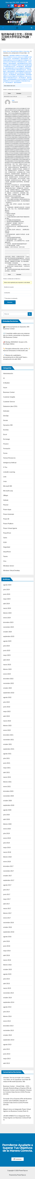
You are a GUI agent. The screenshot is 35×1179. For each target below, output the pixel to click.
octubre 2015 (7, 969)
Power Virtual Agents (10, 528)
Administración (8, 373)
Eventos (6, 430)
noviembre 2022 (8, 683)
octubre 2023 (7, 632)
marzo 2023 (7, 664)
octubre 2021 (7, 744)
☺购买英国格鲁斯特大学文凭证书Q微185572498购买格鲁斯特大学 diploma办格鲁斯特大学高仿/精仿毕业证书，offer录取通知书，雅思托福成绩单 (17, 81)
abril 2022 (6, 716)
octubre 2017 (7, 875)
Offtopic (5, 495)
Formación (6, 448)
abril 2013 (6, 1063)
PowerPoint (7, 533)
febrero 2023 (7, 669)
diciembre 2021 (8, 735)
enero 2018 (7, 861)
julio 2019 (6, 833)
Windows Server (8, 566)
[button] (32, 27)
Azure (5, 387)
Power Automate (8, 514)
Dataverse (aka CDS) (10, 406)
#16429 (29, 96)
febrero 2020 (7, 824)
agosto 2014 (7, 1007)
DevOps (6, 415)
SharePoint (7, 552)
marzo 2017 (7, 908)
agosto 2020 (7, 810)
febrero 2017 (7, 913)
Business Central (8, 392)
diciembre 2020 (8, 791)
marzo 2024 (7, 608)
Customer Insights (9, 397)
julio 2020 (6, 814)
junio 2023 (6, 650)
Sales (5, 537)
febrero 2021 (7, 782)
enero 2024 (7, 617)
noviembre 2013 (8, 1030)
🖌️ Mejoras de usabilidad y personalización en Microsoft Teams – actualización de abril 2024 (15, 357)
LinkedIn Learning (9, 472)
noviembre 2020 (8, 796)
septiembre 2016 (8, 932)
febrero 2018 (7, 857)
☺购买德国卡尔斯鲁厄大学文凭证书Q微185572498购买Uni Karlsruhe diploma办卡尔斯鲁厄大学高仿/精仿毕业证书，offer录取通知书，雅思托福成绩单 (17, 57)
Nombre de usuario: (9, 287)
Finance (6, 444)
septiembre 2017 (8, 880)
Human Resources (9, 458)
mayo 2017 (6, 899)
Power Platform (8, 523)
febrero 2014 (7, 1016)
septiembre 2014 (8, 1002)
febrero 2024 (7, 613)
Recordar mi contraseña (11, 298)
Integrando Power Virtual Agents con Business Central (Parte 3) (17, 1118)
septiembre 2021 (8, 749)
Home (4, 51)
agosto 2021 (7, 753)
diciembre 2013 (8, 1026)
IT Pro (5, 467)
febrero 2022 (7, 725)
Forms (5, 453)
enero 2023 (7, 674)
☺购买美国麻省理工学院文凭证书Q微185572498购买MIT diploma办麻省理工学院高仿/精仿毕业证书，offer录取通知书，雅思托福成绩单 (17, 73)
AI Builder (6, 383)
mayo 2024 (6, 599)
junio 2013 (6, 1054)
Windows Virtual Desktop (11, 570)
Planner (5, 505)
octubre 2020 (7, 800)
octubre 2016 (7, 927)
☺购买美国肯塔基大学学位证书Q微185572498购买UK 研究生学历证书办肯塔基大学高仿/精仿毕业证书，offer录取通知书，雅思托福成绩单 (17, 70)
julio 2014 (6, 1011)
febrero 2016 (7, 965)
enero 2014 (7, 1021)
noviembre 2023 (8, 627)
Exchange (6, 439)
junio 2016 (6, 946)
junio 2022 (6, 707)
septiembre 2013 (8, 1040)
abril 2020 (6, 819)
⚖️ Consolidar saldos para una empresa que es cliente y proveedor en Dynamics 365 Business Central (16, 335)
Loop (5, 481)
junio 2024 (6, 594)
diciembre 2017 (8, 866)
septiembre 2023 (8, 636)
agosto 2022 (7, 697)
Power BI (6, 519)
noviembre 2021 (8, 739)
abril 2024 (6, 603)
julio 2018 (6, 843)
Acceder (9, 302)
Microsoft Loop (8, 491)
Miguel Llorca (7, 1109)
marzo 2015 (7, 988)
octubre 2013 (7, 1035)
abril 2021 (6, 772)
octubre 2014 (7, 997)
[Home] (3, 27)
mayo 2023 (6, 655)
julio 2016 (6, 941)
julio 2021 (6, 758)
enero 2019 (7, 838)
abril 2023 (6, 660)
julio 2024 (6, 589)
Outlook (5, 500)
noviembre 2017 (8, 871)
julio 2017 (6, 889)
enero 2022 (7, 730)
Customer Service (9, 401)
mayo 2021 (6, 768)
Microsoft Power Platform (17, 51)
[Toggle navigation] (17, 28)
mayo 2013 (6, 1058)
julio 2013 (6, 1049)
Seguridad (6, 547)
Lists (4, 476)
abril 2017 (6, 904)
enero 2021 (7, 786)
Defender (6, 411)
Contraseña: (7, 292)
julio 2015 (6, 979)
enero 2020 (7, 829)
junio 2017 (6, 894)
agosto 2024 (7, 585)
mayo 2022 (6, 711)
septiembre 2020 (8, 805)
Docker (5, 420)
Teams (5, 556)
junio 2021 (6, 763)
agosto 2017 (7, 885)
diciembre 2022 (8, 678)
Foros (8, 51)
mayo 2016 (6, 950)
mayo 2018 (6, 847)
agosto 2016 (7, 936)
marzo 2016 (7, 960)
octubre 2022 (7, 688)
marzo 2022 (7, 721)
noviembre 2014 (8, 993)
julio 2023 (6, 646)
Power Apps (27, 51)
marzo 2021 (7, 777)
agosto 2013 (7, 1044)
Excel (5, 434)
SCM (5, 542)
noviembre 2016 (8, 922)
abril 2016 (6, 955)
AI (4, 378)
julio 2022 (6, 702)
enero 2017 (7, 918)
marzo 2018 (7, 852)
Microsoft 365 (7, 486)
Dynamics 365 (8, 425)
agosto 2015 (7, 974)
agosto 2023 (7, 641)
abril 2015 (6, 983)
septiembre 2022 (8, 692)
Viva (4, 561)
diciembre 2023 (8, 622)
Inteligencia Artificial (9, 462)
